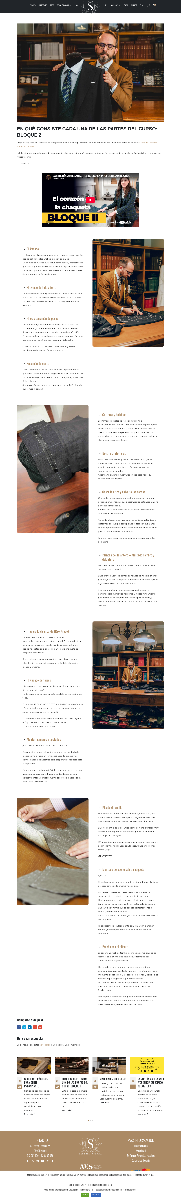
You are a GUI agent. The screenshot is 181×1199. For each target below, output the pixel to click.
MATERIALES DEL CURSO (75, 1079)
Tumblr (53, 1161)
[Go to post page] (34, 1065)
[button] (88, 1120)
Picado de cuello (112, 807)
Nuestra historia (141, 1146)
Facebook (19, 1027)
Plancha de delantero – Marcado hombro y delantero (128, 557)
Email (40, 1027)
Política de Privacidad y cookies (141, 1155)
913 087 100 (33, 1155)
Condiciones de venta (141, 1160)
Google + (35, 1027)
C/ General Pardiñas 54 (40, 1146)
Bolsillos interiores (114, 453)
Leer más (29, 1110)
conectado (44, 1045)
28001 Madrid (40, 1151)
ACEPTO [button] (85, 1194)
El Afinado (33, 248)
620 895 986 (47, 1155)
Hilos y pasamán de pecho (42, 318)
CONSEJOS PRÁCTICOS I (150, 1079)
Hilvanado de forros (39, 680)
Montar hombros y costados (44, 739)
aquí (135, 1189)
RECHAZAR (95, 1194)
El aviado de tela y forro (41, 287)
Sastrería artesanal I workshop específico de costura (113, 1082)
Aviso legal (141, 1151)
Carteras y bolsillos (114, 414)
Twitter (24, 1027)
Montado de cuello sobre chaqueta (123, 869)
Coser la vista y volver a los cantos (123, 491)
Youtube (43, 1161)
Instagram (48, 1161)
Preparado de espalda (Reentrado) (48, 631)
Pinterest (38, 1161)
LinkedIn (30, 1027)
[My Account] (149, 5)
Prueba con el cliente (115, 946)
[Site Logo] (90, 5)
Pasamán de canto (38, 363)
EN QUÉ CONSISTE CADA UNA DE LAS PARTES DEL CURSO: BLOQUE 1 (37, 1082)
